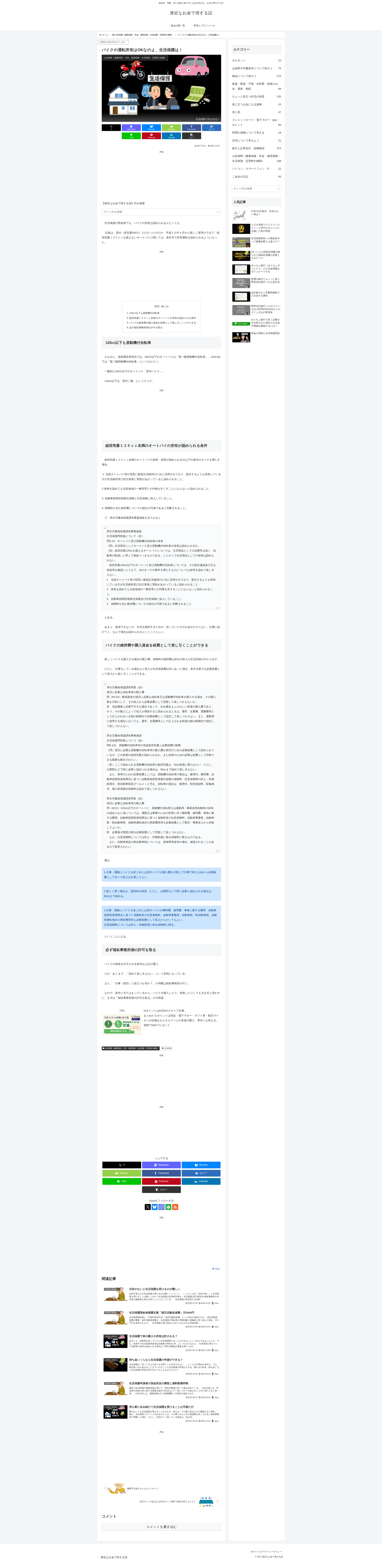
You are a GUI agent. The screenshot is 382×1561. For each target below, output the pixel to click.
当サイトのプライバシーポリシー (266, 1551)
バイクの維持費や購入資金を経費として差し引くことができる (162, 322)
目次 (157, 306)
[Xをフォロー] (148, 1207)
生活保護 (167, 1048)
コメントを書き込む (161, 1527)
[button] (191, 135)
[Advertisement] (161, 175)
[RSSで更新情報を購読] (175, 1207)
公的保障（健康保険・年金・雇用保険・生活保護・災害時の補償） (132, 1048)
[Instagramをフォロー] (161, 1207)
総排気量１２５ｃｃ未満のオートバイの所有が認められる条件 (162, 318)
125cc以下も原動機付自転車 (144, 313)
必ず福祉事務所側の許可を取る (146, 327)
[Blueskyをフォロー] (155, 1207)
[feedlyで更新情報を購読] (168, 1207)
